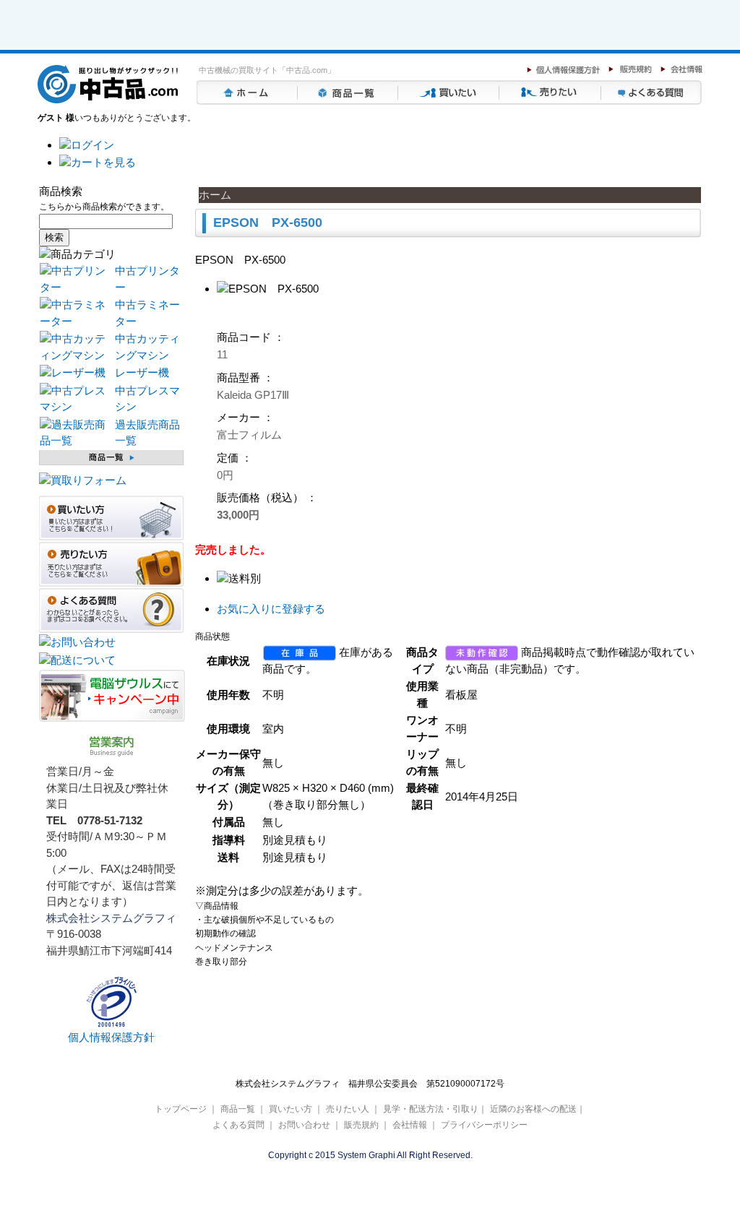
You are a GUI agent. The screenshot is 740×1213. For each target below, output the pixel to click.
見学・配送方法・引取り (430, 1109)
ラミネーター (171, 37)
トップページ (247, 92)
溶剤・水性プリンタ (52, 37)
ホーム (215, 195)
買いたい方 (449, 92)
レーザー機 (142, 372)
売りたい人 (550, 92)
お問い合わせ (304, 1125)
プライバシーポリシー (484, 1125)
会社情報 (409, 1125)
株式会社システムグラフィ (111, 918)
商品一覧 (348, 92)
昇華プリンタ (110, 37)
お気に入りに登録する (271, 609)
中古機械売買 (231, 37)
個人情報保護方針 (111, 1037)
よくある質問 (651, 92)
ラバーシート (281, 37)
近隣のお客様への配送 (533, 1109)
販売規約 (361, 1125)
